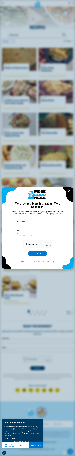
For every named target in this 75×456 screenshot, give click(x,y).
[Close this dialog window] (69, 190)
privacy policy (42, 264)
